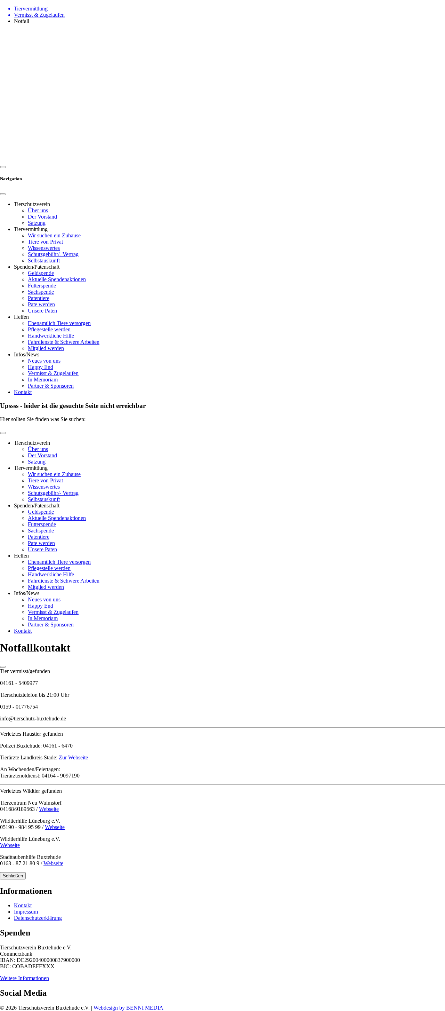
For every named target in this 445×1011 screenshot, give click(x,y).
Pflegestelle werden (49, 329)
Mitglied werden (46, 348)
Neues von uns (44, 361)
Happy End (40, 367)
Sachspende (41, 292)
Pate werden (41, 304)
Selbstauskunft (44, 260)
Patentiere (38, 298)
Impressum (26, 912)
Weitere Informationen (24, 978)
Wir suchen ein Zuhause (54, 235)
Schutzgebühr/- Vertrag (53, 254)
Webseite (49, 809)
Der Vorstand (42, 217)
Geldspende (41, 273)
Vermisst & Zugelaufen (53, 373)
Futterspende (42, 286)
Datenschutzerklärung (38, 918)
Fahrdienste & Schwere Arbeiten (63, 342)
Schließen (13, 875)
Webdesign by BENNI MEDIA (128, 1008)
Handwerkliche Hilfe (51, 336)
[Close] (3, 194)
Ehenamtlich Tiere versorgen (59, 323)
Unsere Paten (42, 311)
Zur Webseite (73, 757)
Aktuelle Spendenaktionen (57, 279)
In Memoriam (43, 379)
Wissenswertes (44, 248)
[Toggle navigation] (3, 433)
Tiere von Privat (45, 242)
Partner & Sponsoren (51, 386)
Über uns (38, 210)
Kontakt (23, 392)
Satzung (37, 223)
